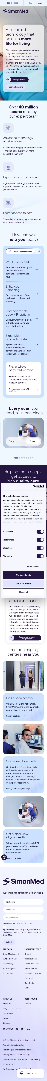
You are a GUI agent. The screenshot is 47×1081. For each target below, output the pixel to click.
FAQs (27, 988)
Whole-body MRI (10, 959)
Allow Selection (23, 583)
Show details (33, 566)
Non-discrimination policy (13, 1045)
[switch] (40, 540)
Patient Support (33, 949)
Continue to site (23, 575)
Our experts (8, 1013)
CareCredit (29, 983)
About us (7, 999)
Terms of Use (8, 1064)
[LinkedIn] (28, 1029)
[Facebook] (17, 1029)
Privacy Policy (8, 1055)
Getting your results (33, 973)
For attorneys (8, 964)
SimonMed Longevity (11, 954)
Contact (28, 1004)
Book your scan (31, 959)
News (5, 1018)
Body (22, 441)
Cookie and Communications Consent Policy (21, 1059)
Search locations (32, 964)
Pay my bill (29, 978)
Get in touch (31, 999)
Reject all (23, 592)
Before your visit (31, 968)
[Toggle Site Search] (38, 11)
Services (7, 949)
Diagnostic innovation (12, 1009)
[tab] (20, 251)
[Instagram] (22, 1029)
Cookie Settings (23, 1055)
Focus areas (8, 973)
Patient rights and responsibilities (17, 1050)
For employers (9, 968)
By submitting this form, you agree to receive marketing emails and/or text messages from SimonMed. (22, 932)
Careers (6, 1023)
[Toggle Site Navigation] (42, 11)
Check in (28, 954)
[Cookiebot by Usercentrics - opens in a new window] (33, 486)
